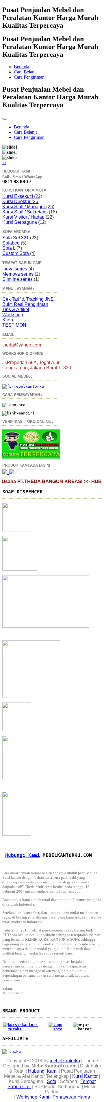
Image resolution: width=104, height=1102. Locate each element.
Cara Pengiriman (29, 77)
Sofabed (14, 243)
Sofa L (12, 248)
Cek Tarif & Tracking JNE (28, 299)
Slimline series (20, 279)
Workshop (12, 314)
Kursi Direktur (21, 201)
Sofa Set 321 (20, 237)
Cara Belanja (26, 71)
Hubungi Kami (22, 855)
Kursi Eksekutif (22, 196)
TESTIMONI (14, 325)
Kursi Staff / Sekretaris (29, 211)
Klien (7, 319)
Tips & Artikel (15, 309)
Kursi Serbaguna (24, 222)
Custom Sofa (19, 253)
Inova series (18, 268)
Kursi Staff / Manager (28, 206)
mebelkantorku (65, 1060)
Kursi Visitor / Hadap (28, 217)
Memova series (21, 274)
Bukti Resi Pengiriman (25, 304)
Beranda (21, 66)
